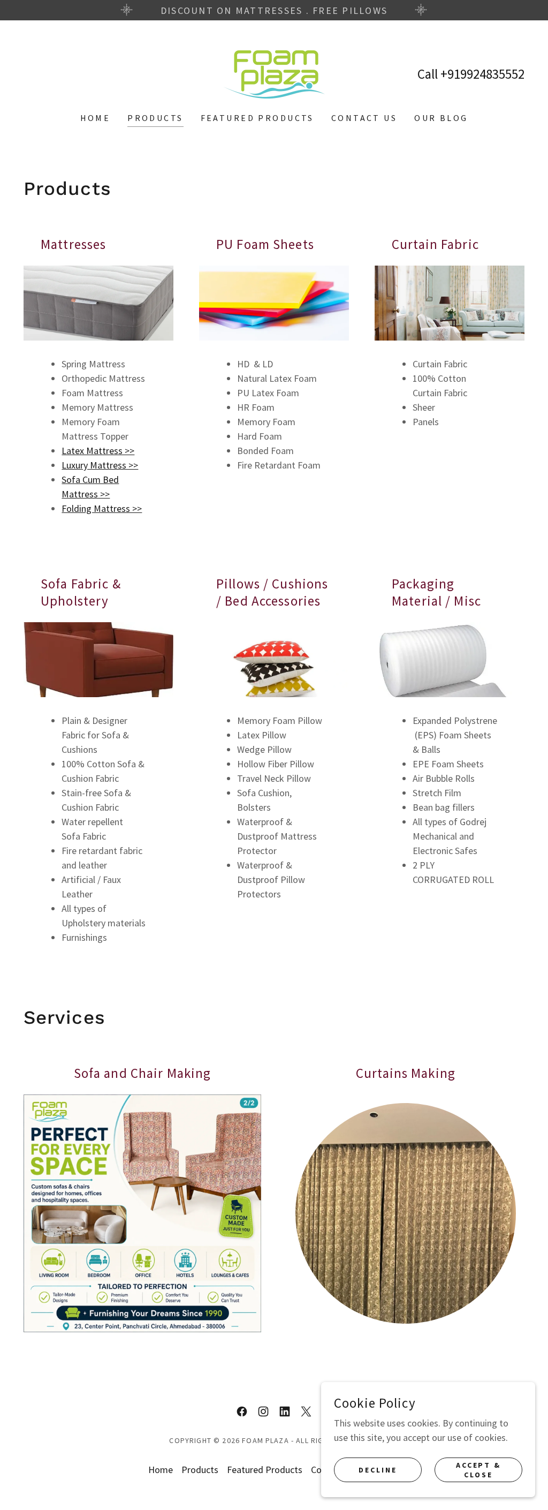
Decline (378, 1470)
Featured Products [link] (257, 117)
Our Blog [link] (441, 117)
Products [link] (155, 117)
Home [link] (95, 117)
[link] (273, 73)
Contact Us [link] (364, 117)
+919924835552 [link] (482, 73)
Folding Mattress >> (102, 508)
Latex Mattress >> (98, 450)
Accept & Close (478, 1469)
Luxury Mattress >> (100, 465)
